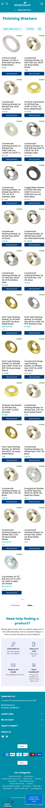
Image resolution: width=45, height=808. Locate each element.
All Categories (36, 788)
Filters (30, 29)
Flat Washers (28, 776)
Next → (31, 605)
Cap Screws (27, 779)
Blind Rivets (7, 788)
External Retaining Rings (11, 786)
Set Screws (26, 786)
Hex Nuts (38, 779)
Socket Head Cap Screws (11, 779)
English (21, 746)
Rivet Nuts (36, 786)
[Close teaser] (13, 801)
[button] (40, 29)
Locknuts (29, 783)
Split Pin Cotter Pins (21, 788)
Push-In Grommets (17, 783)
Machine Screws (15, 776)
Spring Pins (13, 781)
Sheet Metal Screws (26, 781)
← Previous (14, 605)
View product (11, 73)
